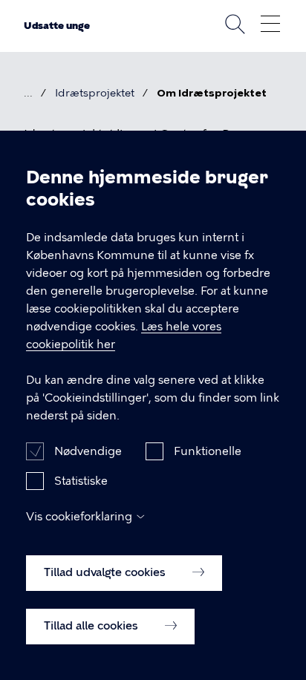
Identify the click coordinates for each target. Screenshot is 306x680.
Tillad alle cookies (92, 625)
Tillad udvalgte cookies (106, 572)
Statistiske (81, 481)
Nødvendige (88, 451)
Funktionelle (207, 451)
